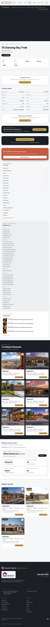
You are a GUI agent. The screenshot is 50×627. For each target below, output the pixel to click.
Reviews (28, 604)
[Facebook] (48, 619)
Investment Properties (7, 270)
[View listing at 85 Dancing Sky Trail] (12, 495)
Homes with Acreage (7, 298)
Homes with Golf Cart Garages (9, 249)
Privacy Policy (29, 611)
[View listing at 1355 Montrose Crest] (12, 526)
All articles (6, 335)
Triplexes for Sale (6, 237)
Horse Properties (6, 264)
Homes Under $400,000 (8, 280)
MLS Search (3, 600)
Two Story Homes (6, 308)
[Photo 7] (17, 368)
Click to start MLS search (24, 139)
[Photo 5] (14, 368)
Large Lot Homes (6, 300)
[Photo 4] (12, 368)
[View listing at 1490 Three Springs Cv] (37, 495)
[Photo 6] (15, 368)
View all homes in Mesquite (8, 217)
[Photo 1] (8, 368)
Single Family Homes (7, 235)
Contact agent (19, 377)
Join (47, 2)
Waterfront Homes (7, 266)
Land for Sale (4, 606)
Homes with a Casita (7, 262)
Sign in (42, 3)
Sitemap (28, 609)
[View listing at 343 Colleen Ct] (12, 360)
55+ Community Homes (8, 241)
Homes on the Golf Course (8, 245)
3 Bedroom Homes (7, 290)
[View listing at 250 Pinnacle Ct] (12, 388)
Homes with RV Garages (7, 258)
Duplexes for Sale (6, 231)
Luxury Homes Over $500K (8, 284)
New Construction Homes (8, 304)
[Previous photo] (3, 361)
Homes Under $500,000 (8, 282)
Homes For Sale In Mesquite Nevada (10, 624)
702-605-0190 (43, 575)
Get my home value (39, 129)
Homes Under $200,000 (8, 276)
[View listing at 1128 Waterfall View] (37, 416)
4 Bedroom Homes (7, 292)
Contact (39, 2)
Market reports (29, 3)
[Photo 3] (11, 368)
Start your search (24, 82)
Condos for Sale (6, 229)
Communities (4, 608)
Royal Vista (10, 51)
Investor (20, 2)
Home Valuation (4, 609)
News (27, 608)
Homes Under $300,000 (8, 278)
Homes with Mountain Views (8, 255)
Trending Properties (5, 604)
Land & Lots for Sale (7, 233)
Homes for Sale (4, 602)
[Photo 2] (9, 368)
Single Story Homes (7, 306)
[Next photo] (23, 361)
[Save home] (22, 354)
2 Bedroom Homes (7, 288)
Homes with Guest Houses (8, 253)
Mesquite (3, 50)
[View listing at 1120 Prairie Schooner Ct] (12, 416)
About (34, 2)
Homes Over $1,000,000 (8, 275)
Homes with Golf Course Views (9, 251)
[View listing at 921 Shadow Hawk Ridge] (37, 360)
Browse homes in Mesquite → (43, 9)
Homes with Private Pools (8, 257)
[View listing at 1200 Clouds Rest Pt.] (37, 388)
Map (25, 2)
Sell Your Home (29, 602)
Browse (14, 2)
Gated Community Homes (8, 243)
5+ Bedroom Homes (7, 294)
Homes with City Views (7, 247)
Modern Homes (6, 302)
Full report (42, 455)
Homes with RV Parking (7, 260)
